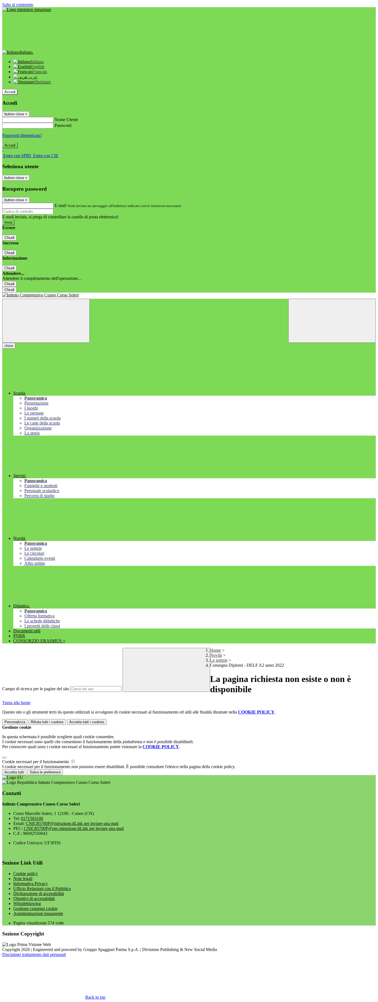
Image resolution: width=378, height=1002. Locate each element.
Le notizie (218, 660)
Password (63, 125)
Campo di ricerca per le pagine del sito (35, 688)
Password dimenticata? (22, 135)
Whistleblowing (27, 903)
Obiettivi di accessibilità (34, 898)
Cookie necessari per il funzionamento (36, 761)
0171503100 (32, 818)
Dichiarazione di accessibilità (38, 893)
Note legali (22, 878)
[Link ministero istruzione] (26, 9)
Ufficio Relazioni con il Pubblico (42, 888)
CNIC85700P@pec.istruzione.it (74, 828)
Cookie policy (25, 873)
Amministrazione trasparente (38, 913)
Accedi (9, 92)
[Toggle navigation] (46, 321)
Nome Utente (66, 119)
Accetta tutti (86, 722)
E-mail (60, 205)
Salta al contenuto (17, 4)
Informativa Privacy (30, 883)
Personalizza (14, 722)
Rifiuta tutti (47, 722)
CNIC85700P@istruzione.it (72, 823)
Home (215, 650)
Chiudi (9, 238)
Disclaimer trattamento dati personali (34, 954)
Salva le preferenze (45, 772)
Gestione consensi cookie (35, 908)
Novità (216, 655)
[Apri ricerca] (332, 321)
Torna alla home (16, 702)
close (8, 346)
